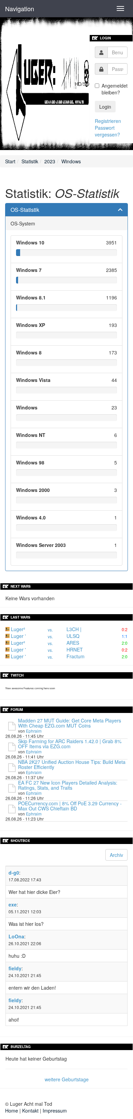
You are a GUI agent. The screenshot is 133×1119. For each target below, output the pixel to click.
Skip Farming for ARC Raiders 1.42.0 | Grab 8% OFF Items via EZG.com (69, 744)
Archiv (116, 854)
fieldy (15, 968)
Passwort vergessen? (107, 131)
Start (10, 161)
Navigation (19, 8)
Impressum (55, 1110)
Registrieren (108, 120)
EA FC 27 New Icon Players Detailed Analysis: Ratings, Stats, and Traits (67, 785)
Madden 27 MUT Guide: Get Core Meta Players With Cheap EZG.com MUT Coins (69, 723)
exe (13, 904)
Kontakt (30, 1110)
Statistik (29, 161)
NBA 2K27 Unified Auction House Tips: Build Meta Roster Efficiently (71, 764)
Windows (71, 161)
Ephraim (34, 731)
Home (11, 1110)
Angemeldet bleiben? (115, 89)
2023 (49, 161)
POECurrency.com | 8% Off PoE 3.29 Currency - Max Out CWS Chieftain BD (70, 806)
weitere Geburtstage (67, 1079)
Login (105, 106)
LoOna (16, 936)
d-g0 (14, 872)
